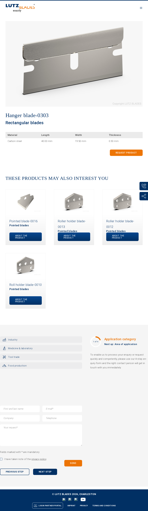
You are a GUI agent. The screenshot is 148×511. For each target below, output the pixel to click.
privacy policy (39, 459)
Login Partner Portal (50, 506)
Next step (45, 471)
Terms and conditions (104, 506)
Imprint (71, 506)
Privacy (84, 506)
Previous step (15, 471)
